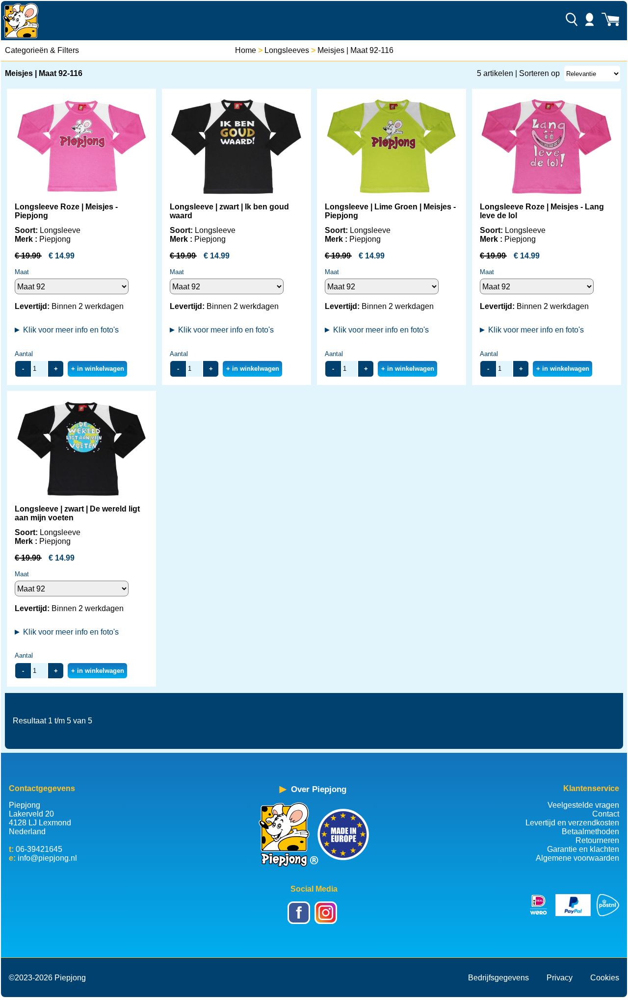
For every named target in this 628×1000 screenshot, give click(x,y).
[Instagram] (327, 919)
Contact (605, 814)
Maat (22, 272)
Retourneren (597, 840)
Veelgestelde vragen (583, 805)
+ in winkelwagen (97, 368)
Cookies (604, 978)
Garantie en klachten (583, 849)
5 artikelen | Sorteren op (518, 73)
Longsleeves (286, 50)
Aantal (24, 354)
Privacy (560, 978)
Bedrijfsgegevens (498, 978)
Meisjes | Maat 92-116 (355, 50)
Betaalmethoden (590, 831)
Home (245, 50)
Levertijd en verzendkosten (572, 823)
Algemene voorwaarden (577, 858)
